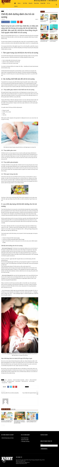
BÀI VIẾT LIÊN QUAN (6, 409)
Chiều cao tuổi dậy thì (33, 379)
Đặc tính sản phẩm (25, 439)
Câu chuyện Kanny (24, 438)
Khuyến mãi (43, 3)
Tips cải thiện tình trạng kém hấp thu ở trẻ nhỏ (30, 393)
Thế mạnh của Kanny (25, 441)
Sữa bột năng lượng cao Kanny (8, 438)
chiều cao (26, 379)
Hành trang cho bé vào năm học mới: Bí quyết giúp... (53, 21)
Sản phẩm (25, 3)
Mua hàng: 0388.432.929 (40, 0)
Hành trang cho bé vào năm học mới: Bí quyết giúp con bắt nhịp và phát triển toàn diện (19, 421)
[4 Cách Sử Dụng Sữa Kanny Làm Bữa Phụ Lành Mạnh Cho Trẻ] (32, 416)
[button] (56, 4)
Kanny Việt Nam (17, 381)
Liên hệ (15, 6)
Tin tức (48, 3)
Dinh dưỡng (4, 381)
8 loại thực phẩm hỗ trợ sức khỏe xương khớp (10, 392)
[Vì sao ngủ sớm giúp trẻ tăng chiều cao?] (54, 27)
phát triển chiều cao (25, 381)
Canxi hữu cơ (10, 379)
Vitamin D (10, 382)
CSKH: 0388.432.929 (52, 0)
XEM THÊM (13, 409)
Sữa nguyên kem (4, 382)
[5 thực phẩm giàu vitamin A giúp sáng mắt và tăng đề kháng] (44, 36)
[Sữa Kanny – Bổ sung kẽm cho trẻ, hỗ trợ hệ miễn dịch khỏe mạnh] (7, 416)
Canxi (6, 379)
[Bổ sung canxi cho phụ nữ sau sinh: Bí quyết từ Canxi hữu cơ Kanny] (54, 36)
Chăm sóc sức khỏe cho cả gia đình (18, 379)
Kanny (19, 3)
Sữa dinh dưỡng (31, 381)
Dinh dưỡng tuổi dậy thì (10, 381)
